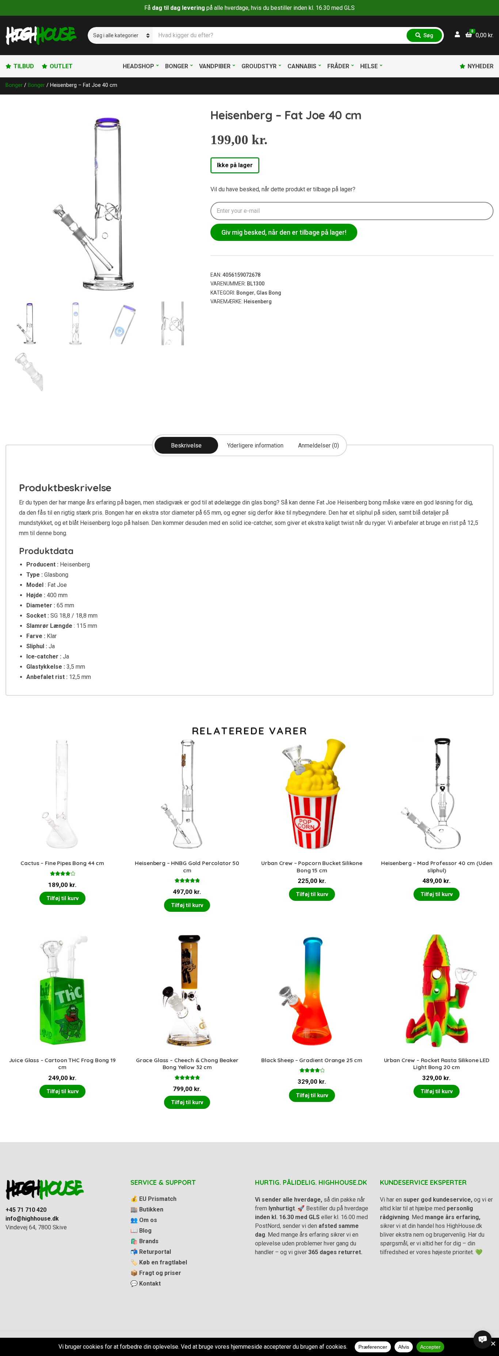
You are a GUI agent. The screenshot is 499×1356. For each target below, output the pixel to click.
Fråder (338, 66)
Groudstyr (259, 66)
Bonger (176, 66)
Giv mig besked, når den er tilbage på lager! (283, 232)
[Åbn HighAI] (482, 1339)
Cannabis (301, 66)
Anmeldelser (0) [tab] (318, 445)
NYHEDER (481, 66)
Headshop (138, 66)
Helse (369, 66)
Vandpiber (215, 66)
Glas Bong (268, 293)
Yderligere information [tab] (255, 445)
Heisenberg (258, 301)
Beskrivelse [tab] (186, 445)
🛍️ (144, 1241)
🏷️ (158, 1262)
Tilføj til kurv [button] (62, 898)
